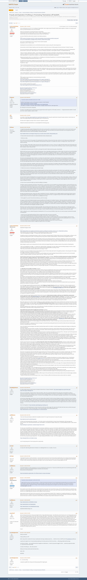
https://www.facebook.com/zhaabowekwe (28, 504)
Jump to (62, 572)
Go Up (10, 567)
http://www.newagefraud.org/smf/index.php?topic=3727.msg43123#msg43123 (35, 81)
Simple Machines (16, 578)
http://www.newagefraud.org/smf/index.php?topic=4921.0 (31, 84)
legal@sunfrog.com (41, 358)
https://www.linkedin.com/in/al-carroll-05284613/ (28, 92)
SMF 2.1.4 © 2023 (10, 578)
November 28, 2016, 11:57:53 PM (25, 115)
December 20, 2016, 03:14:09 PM (25, 557)
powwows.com (70, 538)
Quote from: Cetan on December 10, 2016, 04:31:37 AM (31, 480)
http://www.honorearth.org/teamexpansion (28, 419)
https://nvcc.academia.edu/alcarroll (26, 88)
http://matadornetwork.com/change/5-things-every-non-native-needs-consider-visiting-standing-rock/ (38, 133)
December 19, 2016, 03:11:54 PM (25, 513)
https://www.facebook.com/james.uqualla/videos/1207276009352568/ (34, 104)
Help (69, 578)
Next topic (76, 20)
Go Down (10, 23)
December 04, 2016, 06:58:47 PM (25, 387)
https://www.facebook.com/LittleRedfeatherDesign (29, 506)
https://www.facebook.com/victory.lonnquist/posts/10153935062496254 (33, 409)
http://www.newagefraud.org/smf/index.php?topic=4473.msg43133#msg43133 (35, 79)
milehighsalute (14, 532)
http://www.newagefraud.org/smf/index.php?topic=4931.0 (38, 117)
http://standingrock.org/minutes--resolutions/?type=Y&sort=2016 (32, 424)
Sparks (12, 97)
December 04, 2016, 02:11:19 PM (25, 225)
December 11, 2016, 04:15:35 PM (25, 465)
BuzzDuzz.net (62, 318)
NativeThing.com (36, 296)
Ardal (12, 446)
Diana (12, 127)
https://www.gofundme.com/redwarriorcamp (28, 438)
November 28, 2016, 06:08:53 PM (25, 97)
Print (77, 23)
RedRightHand (14, 387)
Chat (57, 7)
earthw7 (13, 513)
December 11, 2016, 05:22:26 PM (25, 500)
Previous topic (70, 20)
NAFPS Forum (13, 4)
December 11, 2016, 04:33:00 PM (25, 477)
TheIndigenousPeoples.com (58, 287)
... (19, 23)
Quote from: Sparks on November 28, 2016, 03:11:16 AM (31, 99)
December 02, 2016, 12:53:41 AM (25, 127)
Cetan (12, 456)
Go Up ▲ (77, 578)
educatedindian (14, 26)
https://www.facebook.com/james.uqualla (29, 103)
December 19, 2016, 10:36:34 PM (25, 532)
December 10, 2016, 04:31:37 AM (25, 456)
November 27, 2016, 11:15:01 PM (25, 26)
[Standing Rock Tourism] (10, 520)
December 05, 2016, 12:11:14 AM (25, 445)
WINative (13, 415)
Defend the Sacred (13, 478)
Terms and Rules (72, 578)
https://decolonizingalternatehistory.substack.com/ (28, 87)
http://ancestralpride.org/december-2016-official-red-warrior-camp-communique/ (35, 473)
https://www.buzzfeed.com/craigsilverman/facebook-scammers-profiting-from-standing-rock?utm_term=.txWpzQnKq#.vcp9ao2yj (43, 230)
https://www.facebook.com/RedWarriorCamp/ (28, 502)
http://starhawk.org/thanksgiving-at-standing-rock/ (38, 405)
